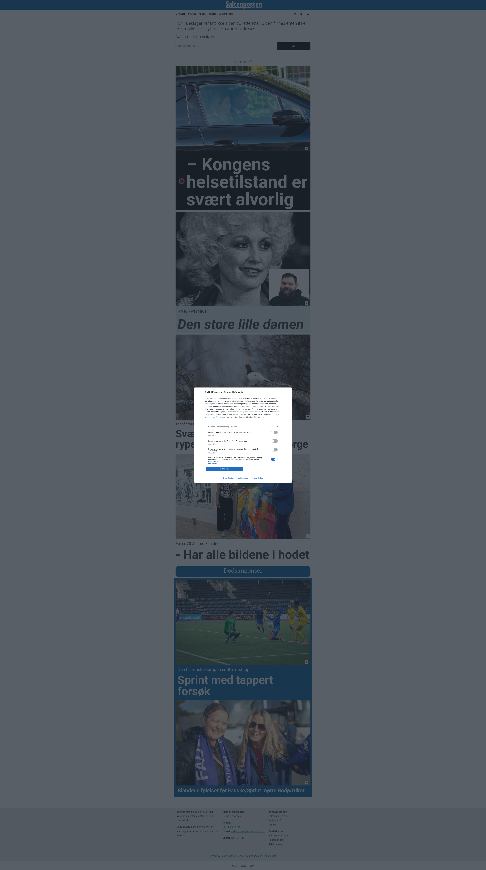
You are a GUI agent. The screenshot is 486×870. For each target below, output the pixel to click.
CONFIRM (224, 469)
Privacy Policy (257, 478)
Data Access (243, 478)
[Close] (286, 392)
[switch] (274, 432)
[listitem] (243, 426)
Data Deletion (228, 478)
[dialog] (243, 435)
